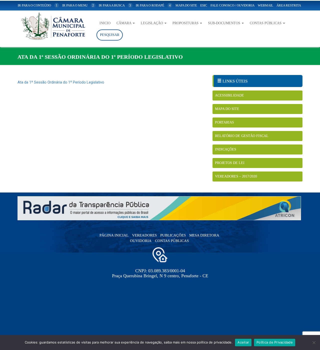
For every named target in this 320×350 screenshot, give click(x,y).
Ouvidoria (141, 241)
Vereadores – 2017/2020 (236, 176)
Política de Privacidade (274, 342)
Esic (203, 5)
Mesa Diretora (204, 235)
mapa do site (186, 5)
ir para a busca (115, 5)
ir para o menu (78, 5)
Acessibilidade (229, 95)
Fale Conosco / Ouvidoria (232, 5)
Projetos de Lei (229, 163)
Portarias (224, 122)
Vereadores (144, 235)
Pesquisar (109, 35)
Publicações (173, 235)
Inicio (105, 23)
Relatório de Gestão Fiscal (241, 136)
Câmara (124, 23)
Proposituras (186, 23)
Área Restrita (288, 5)
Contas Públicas (266, 23)
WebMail (265, 5)
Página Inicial (114, 235)
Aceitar (243, 342)
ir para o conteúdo (38, 5)
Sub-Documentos (224, 23)
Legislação (152, 23)
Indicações (225, 149)
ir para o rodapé (153, 5)
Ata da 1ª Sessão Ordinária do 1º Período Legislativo (61, 82)
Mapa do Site (227, 109)
